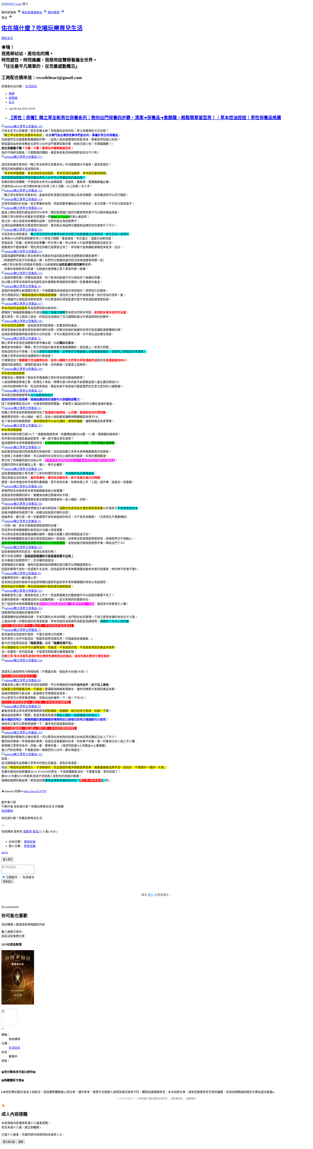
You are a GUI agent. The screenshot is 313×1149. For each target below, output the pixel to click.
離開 (20, 1141)
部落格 (13, 98)
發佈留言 (7, 881)
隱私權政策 (177, 1098)
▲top (4, 852)
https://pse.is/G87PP (34, 791)
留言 (35, 831)
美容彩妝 (30, 841)
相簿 (11, 93)
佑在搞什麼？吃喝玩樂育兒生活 (42, 28)
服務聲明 (191, 1098)
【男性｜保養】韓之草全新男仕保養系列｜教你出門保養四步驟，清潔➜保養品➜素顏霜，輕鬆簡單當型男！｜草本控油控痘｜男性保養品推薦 (145, 117)
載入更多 (7, 859)
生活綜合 (31, 86)
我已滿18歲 (9, 1141)
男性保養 (30, 846)
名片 (11, 102)
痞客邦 (27, 831)
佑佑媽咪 (7, 810)
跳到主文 (7, 38)
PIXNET (129, 1098)
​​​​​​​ (46, 791)
